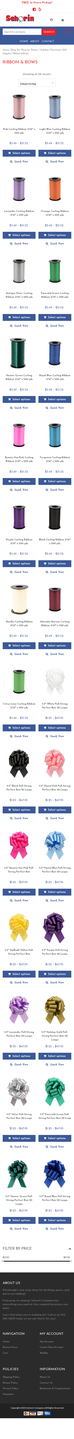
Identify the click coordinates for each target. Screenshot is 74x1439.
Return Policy (10, 1383)
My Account (48, 20)
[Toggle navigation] (68, 32)
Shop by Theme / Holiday (34, 50)
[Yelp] (39, 10)
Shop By (15, 50)
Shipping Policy (11, 1377)
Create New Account (51, 1347)
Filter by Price (17, 1249)
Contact (48, 41)
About (34, 41)
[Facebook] (34, 10)
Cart (5, 1353)
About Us (45, 1377)
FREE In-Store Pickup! (37, 2)
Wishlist (44, 1353)
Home (24, 41)
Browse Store (10, 1347)
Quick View (21, 161)
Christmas (55, 50)
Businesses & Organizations (55, 1388)
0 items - (59, 19)
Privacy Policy (10, 1388)
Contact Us (46, 1383)
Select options (21, 153)
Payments (8, 1394)
